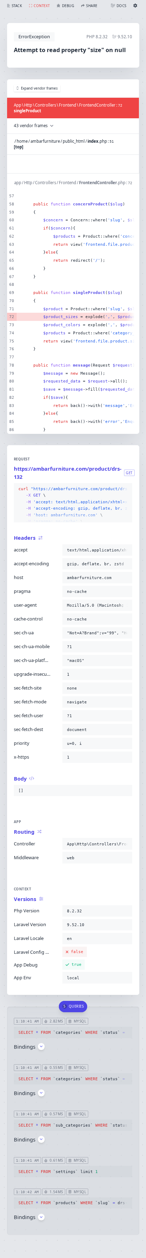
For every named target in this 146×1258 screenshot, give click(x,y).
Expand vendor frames (39, 88)
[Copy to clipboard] (125, 489)
